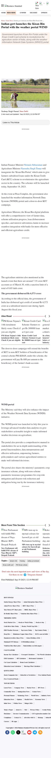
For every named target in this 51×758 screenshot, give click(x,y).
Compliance (7, 717)
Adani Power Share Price (12, 606)
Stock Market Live (10, 622)
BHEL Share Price (30, 610)
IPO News (41, 688)
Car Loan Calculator (10, 662)
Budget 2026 (29, 703)
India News (11, 12)
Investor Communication (21, 714)
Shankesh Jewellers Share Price (14, 638)
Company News (19, 688)
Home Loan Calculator (27, 662)
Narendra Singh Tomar (31, 168)
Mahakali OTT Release (11, 642)
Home (3, 12)
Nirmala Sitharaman (33, 164)
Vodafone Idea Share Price (29, 614)
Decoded (33, 12)
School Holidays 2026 (33, 638)
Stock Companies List (11, 675)
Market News (31, 688)
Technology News (23, 695)
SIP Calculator (21, 658)
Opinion (44, 12)
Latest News (8, 688)
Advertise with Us (29, 717)
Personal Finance (9, 695)
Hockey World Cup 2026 (29, 626)
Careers (6, 721)
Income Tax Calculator (11, 654)
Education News (9, 699)
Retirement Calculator (36, 658)
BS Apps (14, 721)
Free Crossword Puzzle (11, 679)
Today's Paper (8, 710)
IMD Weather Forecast (11, 630)
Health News (29, 699)
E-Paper (23, 12)
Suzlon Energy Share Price (12, 602)
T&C (25, 710)
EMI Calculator (9, 658)
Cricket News (36, 692)
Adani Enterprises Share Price (33, 602)
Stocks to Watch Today (25, 622)
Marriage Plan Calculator (32, 666)
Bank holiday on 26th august (32, 646)
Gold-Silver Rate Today (11, 626)
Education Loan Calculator (12, 666)
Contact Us (17, 717)
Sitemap (40, 717)
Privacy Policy (34, 710)
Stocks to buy (40, 622)
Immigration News (23, 692)
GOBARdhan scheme (28, 642)
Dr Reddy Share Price (11, 614)
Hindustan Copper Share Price (22, 634)
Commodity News (9, 692)
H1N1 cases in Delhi (41, 634)
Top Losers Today (26, 630)
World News (35, 695)
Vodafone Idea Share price (12, 646)
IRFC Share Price (28, 606)
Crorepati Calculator (28, 654)
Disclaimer (7, 714)
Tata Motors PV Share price (13, 610)
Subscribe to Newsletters (28, 675)
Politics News (18, 703)
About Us (19, 710)
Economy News (40, 699)
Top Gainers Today (41, 630)
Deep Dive (7, 634)
